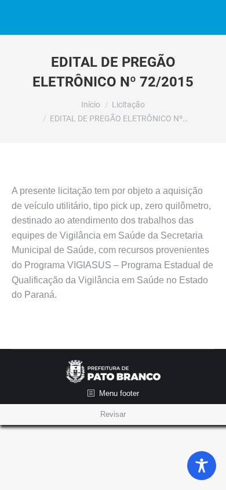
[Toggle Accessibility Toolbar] (201, 465)
